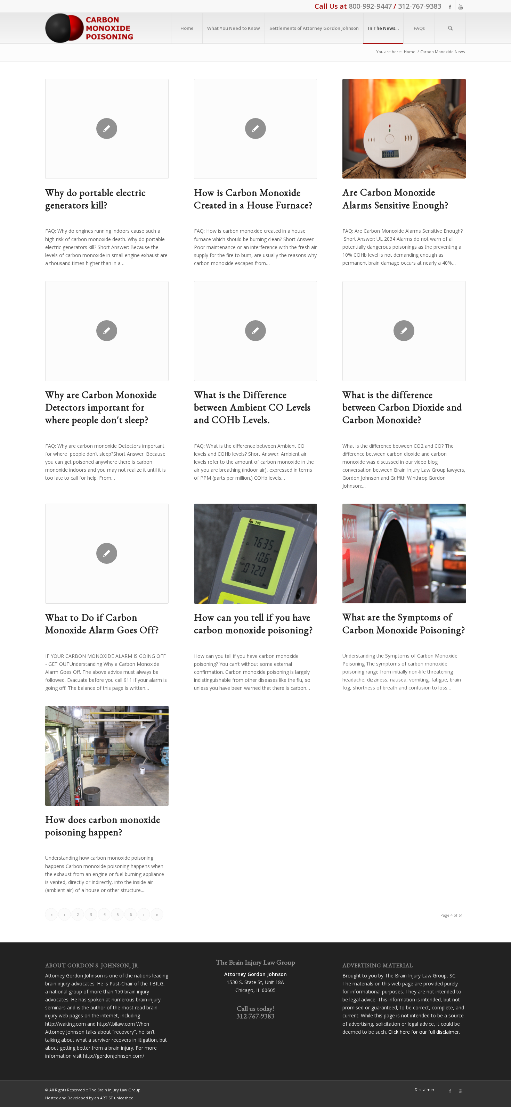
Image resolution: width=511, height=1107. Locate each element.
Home (409, 51)
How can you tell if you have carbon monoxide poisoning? (253, 623)
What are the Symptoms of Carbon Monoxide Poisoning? (403, 623)
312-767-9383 (419, 6)
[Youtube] (460, 7)
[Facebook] (450, 7)
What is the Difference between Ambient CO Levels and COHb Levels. (252, 407)
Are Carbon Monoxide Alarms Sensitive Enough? (395, 198)
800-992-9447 (370, 6)
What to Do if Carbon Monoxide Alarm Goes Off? (102, 623)
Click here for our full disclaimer (423, 1031)
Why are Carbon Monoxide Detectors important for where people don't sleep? (101, 407)
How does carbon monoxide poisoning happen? (102, 825)
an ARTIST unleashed (114, 1097)
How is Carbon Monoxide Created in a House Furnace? (253, 198)
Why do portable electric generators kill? (95, 198)
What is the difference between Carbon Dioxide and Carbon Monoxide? (402, 407)
